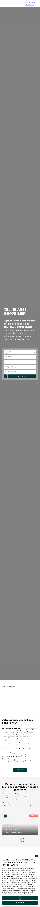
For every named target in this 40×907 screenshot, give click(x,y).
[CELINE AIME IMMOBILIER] (31, 3)
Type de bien (8, 356)
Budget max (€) (10, 367)
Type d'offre (8, 351)
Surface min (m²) (11, 371)
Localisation (9, 362)
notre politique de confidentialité (24, 894)
